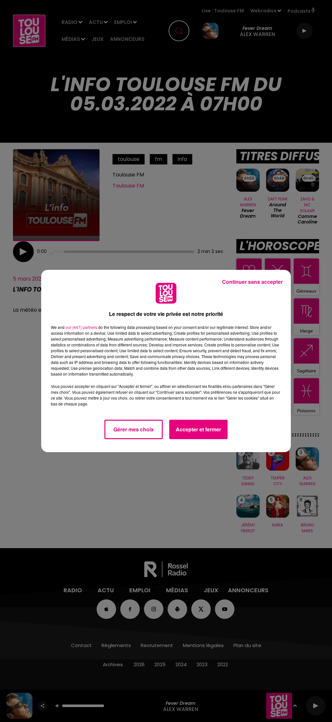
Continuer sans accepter (252, 281)
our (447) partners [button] (81, 327)
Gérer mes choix (133, 429)
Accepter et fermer (198, 429)
